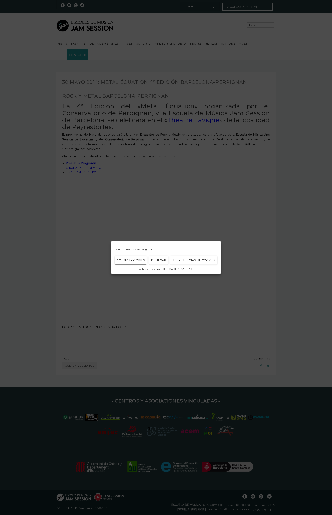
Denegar (158, 260)
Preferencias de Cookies (193, 260)
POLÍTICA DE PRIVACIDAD (177, 269)
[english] (147, 249)
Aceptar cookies (131, 260)
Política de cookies (149, 269)
